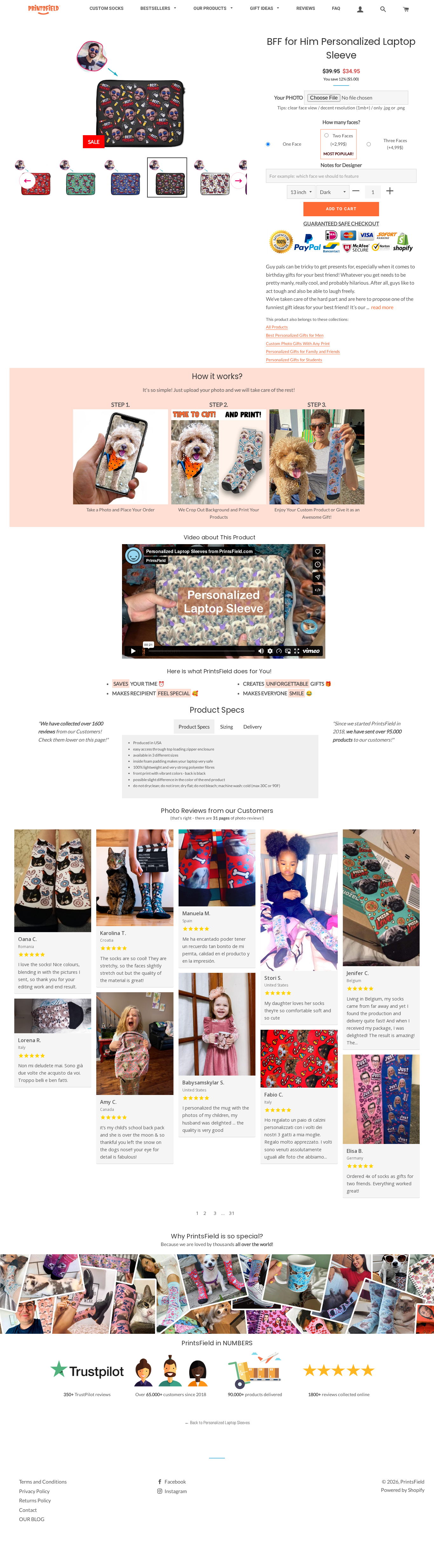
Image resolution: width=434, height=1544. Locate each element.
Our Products (210, 8)
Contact (28, 1510)
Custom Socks (107, 8)
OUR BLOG (31, 1519)
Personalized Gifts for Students (294, 359)
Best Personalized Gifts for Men (294, 335)
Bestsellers (155, 8)
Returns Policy (35, 1500)
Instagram (175, 1491)
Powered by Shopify (402, 1490)
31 (232, 1213)
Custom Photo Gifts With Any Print (298, 343)
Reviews (305, 8)
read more (382, 307)
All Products (277, 326)
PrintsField (412, 1481)
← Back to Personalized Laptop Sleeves (217, 1422)
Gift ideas (262, 8)
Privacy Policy (34, 1491)
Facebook (175, 1481)
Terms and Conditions (43, 1481)
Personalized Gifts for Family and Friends (303, 351)
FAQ (336, 8)
